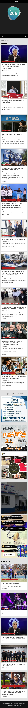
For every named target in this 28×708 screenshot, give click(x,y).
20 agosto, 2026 (6, 276)
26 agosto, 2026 (6, 70)
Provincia (19, 200)
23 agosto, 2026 (6, 171)
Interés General (6, 96)
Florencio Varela (6, 660)
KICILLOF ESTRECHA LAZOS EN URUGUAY (13, 239)
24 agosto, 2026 (6, 104)
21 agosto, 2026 (6, 241)
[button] (2, 36)
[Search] (25, 36)
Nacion (9, 61)
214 (18, 393)
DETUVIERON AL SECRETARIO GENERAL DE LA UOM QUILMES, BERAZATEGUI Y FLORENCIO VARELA (13, 693)
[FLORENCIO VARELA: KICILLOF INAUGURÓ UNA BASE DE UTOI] (14, 653)
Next (21, 393)
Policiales (9, 337)
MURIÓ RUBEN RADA (7, 612)
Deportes (10, 579)
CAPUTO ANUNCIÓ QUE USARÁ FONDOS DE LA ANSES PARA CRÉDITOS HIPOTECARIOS (13, 66)
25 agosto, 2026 (6, 696)
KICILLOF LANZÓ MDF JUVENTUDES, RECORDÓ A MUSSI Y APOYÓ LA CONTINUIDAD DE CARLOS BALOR (12, 205)
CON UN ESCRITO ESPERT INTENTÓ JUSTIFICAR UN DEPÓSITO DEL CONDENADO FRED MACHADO (12, 342)
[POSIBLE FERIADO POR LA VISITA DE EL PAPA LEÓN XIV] (14, 89)
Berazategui (5, 200)
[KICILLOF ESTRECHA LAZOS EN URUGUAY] (14, 228)
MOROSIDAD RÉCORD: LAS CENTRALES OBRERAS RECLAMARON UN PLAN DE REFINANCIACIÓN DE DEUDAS (13, 273)
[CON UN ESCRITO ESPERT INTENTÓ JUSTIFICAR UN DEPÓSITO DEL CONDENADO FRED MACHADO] (14, 330)
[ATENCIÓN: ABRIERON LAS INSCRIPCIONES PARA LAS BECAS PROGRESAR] (14, 366)
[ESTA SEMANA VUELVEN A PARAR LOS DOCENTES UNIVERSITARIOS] (14, 157)
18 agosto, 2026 (6, 380)
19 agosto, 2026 (6, 310)
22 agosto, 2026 (6, 209)
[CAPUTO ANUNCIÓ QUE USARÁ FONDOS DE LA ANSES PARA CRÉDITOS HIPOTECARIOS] (14, 54)
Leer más (4, 78)
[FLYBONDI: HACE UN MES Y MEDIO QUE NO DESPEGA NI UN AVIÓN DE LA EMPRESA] (14, 296)
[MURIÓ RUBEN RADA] (14, 601)
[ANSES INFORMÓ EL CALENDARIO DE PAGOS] (14, 123)
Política (13, 61)
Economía (4, 61)
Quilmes (4, 687)
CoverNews (10, 705)
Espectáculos (5, 608)
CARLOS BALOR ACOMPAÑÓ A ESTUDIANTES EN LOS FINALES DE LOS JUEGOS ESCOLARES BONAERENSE (12, 585)
